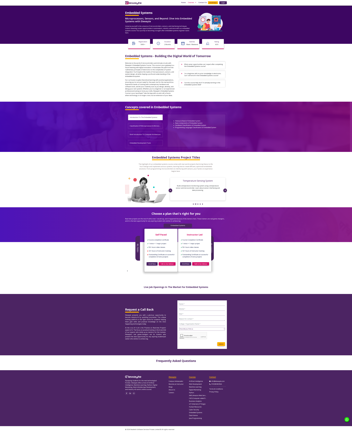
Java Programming (195, 418)
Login (223, 3)
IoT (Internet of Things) (197, 404)
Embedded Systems (195, 413)
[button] (170, 195)
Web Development (195, 384)
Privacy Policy (213, 392)
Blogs (171, 387)
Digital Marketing (195, 390)
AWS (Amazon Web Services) (198, 395)
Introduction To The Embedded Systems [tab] (143, 117)
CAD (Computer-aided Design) (199, 398)
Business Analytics (195, 401)
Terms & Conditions (216, 389)
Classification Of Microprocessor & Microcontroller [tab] (146, 126)
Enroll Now (213, 3)
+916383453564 (216, 384)
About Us (172, 390)
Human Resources (195, 407)
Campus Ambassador (176, 381)
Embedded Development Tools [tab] (140, 143)
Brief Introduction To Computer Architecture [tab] (145, 134)
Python (191, 393)
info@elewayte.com (217, 381)
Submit (221, 344)
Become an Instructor (176, 384)
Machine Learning (195, 387)
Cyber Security (194, 410)
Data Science (193, 415)
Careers (171, 393)
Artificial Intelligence (196, 381)
